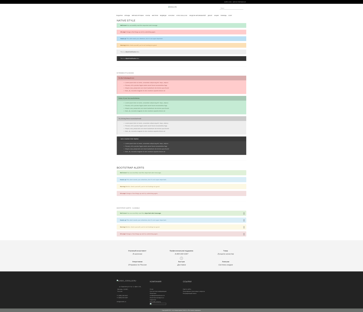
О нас (152, 289)
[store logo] (180, 8)
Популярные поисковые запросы (194, 291)
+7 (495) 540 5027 (122, 295)
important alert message (153, 213)
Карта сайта (187, 289)
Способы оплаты (155, 302)
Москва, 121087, (122, 289)
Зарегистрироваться (239, 2)
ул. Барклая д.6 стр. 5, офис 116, (130, 286)
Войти (226, 2)
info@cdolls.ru (121, 301)
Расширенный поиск (190, 293)
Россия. (120, 291)
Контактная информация (158, 291)
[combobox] (231, 8)
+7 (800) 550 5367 (122, 297)
